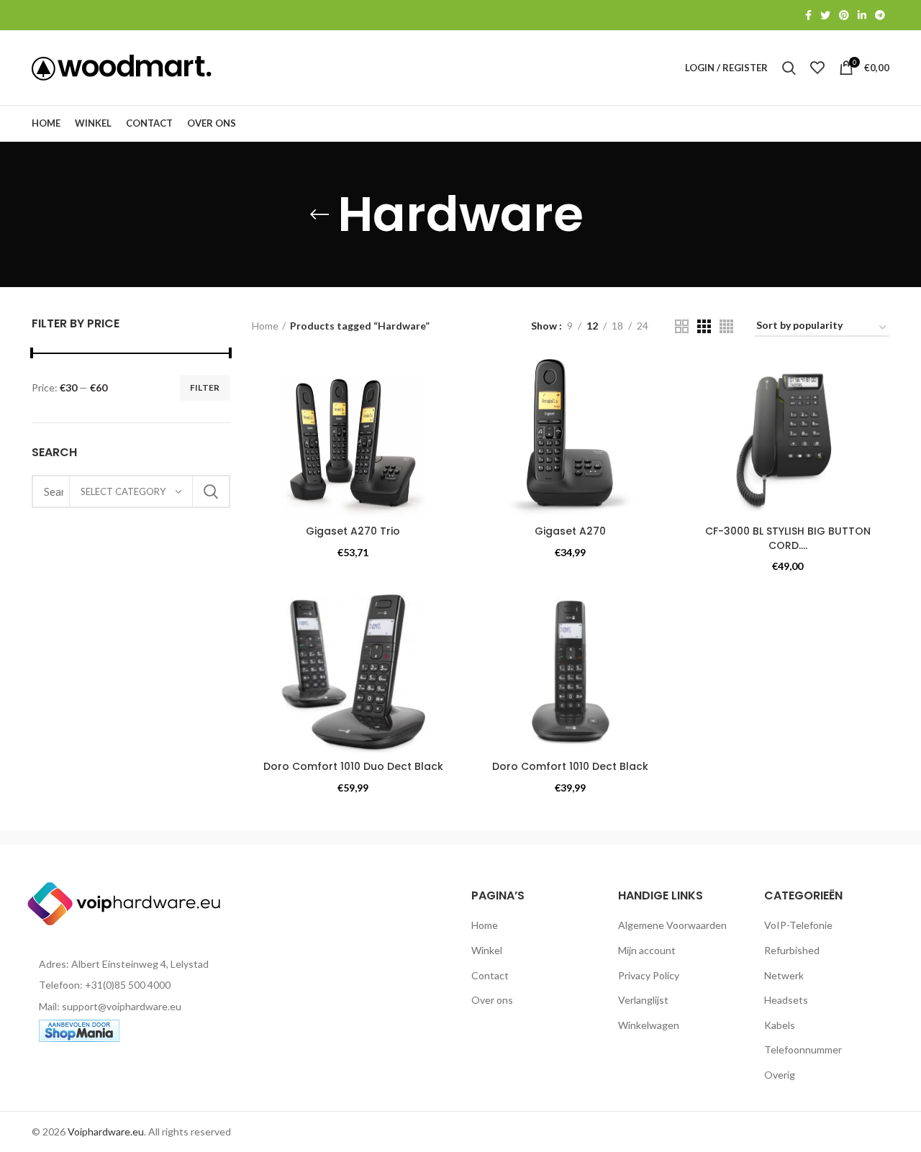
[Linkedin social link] (862, 15)
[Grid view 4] (726, 326)
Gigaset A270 (570, 531)
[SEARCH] (211, 491)
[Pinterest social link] (844, 15)
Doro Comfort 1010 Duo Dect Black (353, 766)
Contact (490, 975)
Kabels (779, 1025)
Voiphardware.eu (106, 1131)
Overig (779, 1075)
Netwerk (784, 975)
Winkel (486, 950)
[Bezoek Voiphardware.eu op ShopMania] (79, 1029)
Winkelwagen (648, 1025)
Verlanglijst (643, 1000)
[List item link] (131, 985)
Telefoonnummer (803, 1049)
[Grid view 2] (682, 326)
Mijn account (647, 950)
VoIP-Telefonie (798, 925)
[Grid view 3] (704, 326)
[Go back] (319, 214)
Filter (205, 387)
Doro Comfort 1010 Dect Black (570, 766)
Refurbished (792, 950)
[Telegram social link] (880, 15)
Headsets (786, 1000)
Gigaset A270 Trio (353, 531)
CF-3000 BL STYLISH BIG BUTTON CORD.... (788, 538)
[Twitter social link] (825, 15)
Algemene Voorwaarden (672, 925)
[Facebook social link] (808, 15)
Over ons (492, 1000)
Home (265, 325)
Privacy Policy (648, 975)
